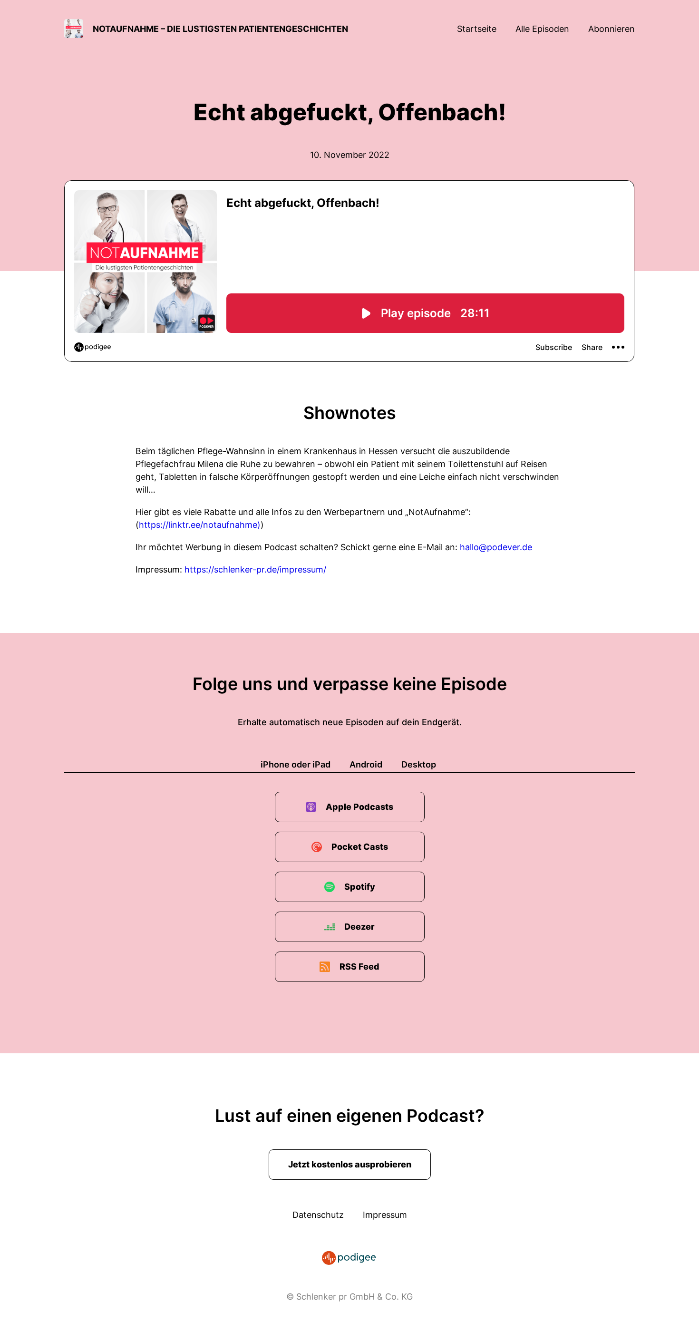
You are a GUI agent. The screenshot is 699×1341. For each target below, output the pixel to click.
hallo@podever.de (496, 547)
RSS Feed (359, 967)
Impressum (385, 1215)
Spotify (359, 887)
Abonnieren (611, 29)
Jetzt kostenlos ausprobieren (349, 1164)
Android (366, 764)
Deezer (359, 927)
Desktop (418, 764)
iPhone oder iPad (295, 764)
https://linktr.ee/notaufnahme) (200, 525)
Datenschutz (318, 1215)
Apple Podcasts (359, 807)
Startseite (476, 29)
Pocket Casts (359, 847)
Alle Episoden (542, 29)
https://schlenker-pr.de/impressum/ (255, 569)
